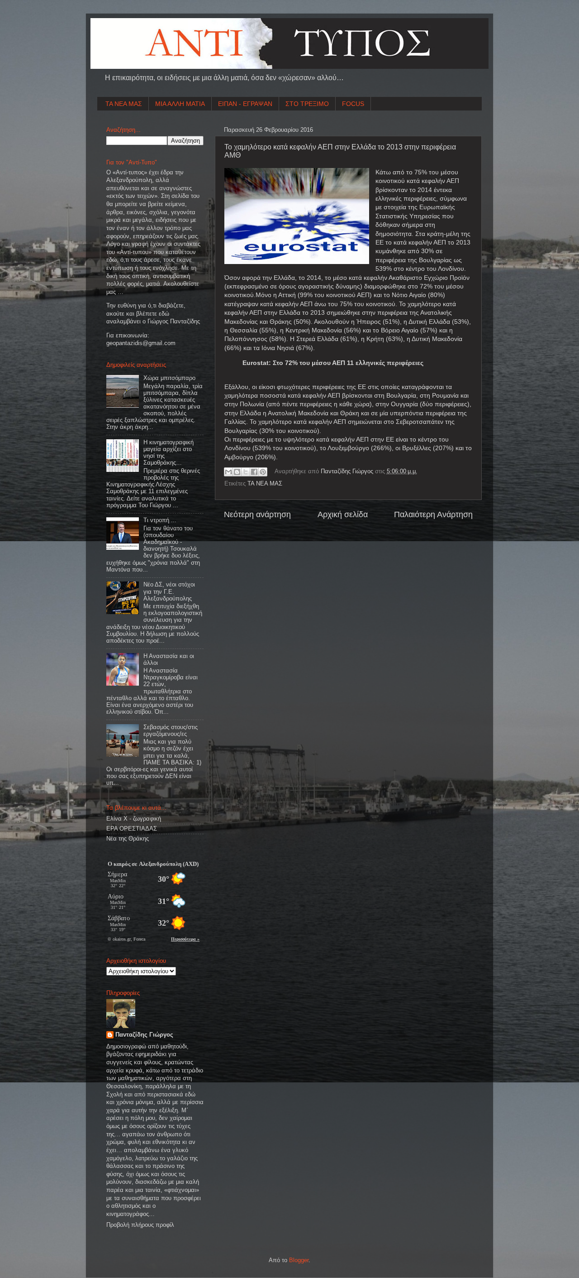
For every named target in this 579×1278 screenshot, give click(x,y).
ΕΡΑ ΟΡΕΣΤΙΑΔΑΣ (131, 829)
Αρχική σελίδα (343, 514)
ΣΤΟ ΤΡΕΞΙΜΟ (307, 103)
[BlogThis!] (237, 471)
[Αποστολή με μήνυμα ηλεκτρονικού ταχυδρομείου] (228, 471)
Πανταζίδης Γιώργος (348, 471)
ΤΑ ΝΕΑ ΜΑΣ (123, 103)
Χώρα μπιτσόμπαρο (169, 378)
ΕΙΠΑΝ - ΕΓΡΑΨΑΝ (245, 103)
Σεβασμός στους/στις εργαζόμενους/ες (170, 730)
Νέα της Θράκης (127, 839)
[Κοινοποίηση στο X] (245, 471)
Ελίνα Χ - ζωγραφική (133, 819)
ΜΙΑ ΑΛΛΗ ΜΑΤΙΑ (180, 103)
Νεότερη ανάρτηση (257, 514)
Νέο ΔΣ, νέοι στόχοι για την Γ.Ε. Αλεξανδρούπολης (169, 591)
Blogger (298, 1260)
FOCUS (353, 103)
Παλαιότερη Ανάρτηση (433, 514)
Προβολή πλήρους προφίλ (140, 1225)
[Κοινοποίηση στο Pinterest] (262, 471)
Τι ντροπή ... (159, 520)
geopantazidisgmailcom (141, 343)
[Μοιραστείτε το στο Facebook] (254, 471)
